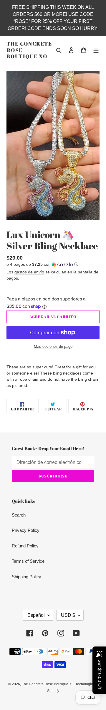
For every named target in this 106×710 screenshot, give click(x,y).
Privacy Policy (25, 530)
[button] (42, 264)
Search (19, 514)
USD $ (68, 615)
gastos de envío (29, 272)
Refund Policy (25, 545)
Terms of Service (28, 561)
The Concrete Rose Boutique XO (29, 50)
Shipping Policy (26, 576)
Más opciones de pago (53, 346)
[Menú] (96, 50)
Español (36, 615)
